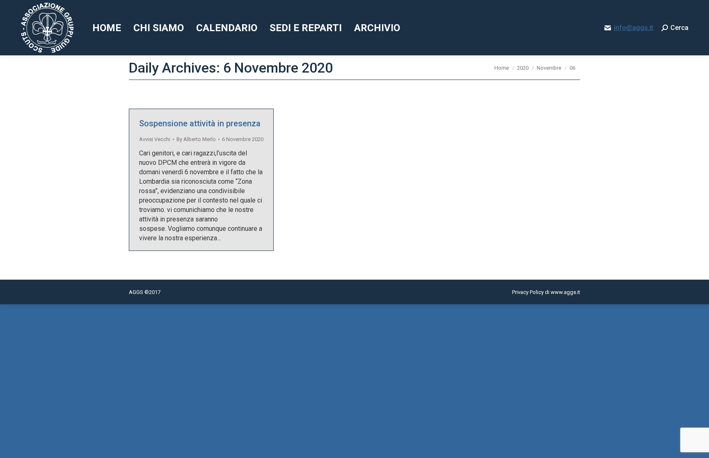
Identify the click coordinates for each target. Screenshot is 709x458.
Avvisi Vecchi (154, 139)
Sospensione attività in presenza (200, 123)
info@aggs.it (633, 28)
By (196, 139)
